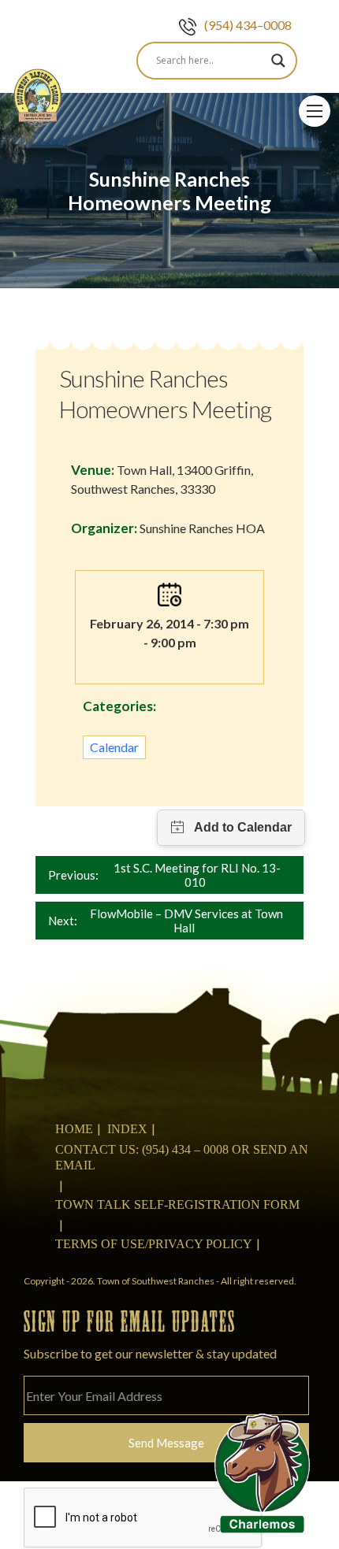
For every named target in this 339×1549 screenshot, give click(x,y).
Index (127, 1129)
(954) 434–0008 (248, 24)
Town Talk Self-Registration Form (177, 1204)
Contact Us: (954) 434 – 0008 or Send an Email (181, 1157)
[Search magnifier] (278, 61)
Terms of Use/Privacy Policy (153, 1244)
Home (74, 1129)
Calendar (114, 746)
